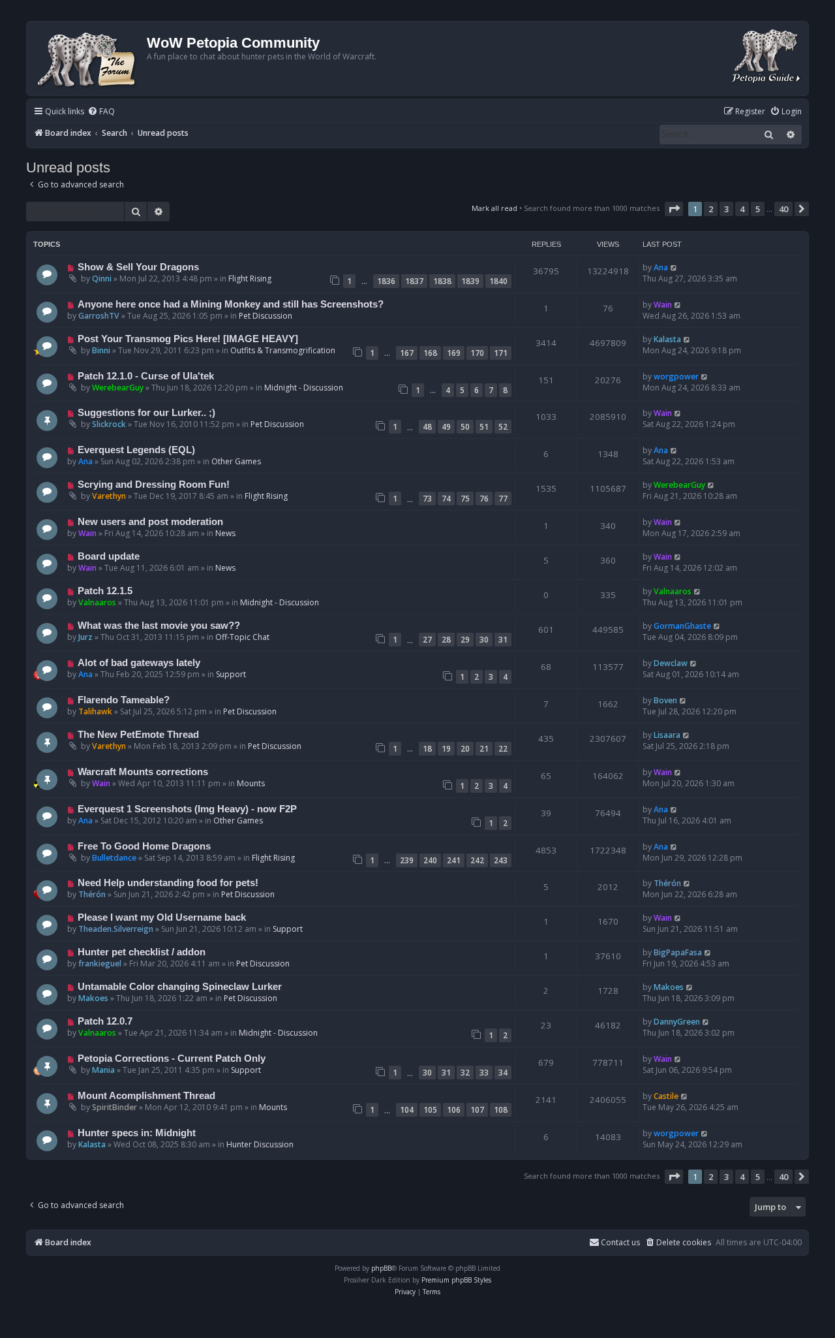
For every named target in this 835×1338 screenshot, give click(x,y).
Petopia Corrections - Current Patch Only (172, 1058)
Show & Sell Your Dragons (138, 267)
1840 (498, 281)
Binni (101, 350)
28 (446, 639)
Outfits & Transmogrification (282, 350)
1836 (386, 281)
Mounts (251, 783)
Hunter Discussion (260, 1144)
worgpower (676, 376)
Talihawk (95, 711)
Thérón (92, 894)
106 (454, 1109)
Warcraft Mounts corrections (143, 772)
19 (446, 748)
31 (503, 639)
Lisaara (667, 735)
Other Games (236, 461)
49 (446, 426)
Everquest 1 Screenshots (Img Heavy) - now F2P (187, 809)
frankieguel (99, 963)
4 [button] (742, 209)
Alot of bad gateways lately (139, 663)
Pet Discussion (265, 315)
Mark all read (494, 208)
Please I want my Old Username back (162, 917)
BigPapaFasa (678, 952)
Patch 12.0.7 (105, 1021)
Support (231, 674)
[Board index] (88, 58)
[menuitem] (101, 112)
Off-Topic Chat (242, 637)
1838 (442, 281)
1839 (470, 281)
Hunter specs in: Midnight (137, 1133)
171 (501, 352)
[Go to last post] (674, 267)
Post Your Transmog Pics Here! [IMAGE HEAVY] (188, 339)
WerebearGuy (118, 387)
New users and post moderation (150, 522)
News (225, 533)
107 (477, 1109)
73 (427, 498)
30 (484, 639)
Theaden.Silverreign (115, 928)
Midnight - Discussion (303, 387)
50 (465, 426)
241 (454, 860)
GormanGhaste (682, 625)
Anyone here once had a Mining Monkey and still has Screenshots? (231, 304)
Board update (109, 556)
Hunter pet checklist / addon (141, 952)
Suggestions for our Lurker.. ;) (146, 412)
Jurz (85, 637)
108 (501, 1109)
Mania (103, 1069)
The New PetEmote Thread (138, 734)
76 (484, 498)
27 (427, 639)
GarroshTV (98, 315)
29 (465, 639)
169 (454, 352)
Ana (661, 267)
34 (503, 1072)
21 (484, 748)
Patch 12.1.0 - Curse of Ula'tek (146, 376)
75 (465, 498)
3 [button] (726, 209)
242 (477, 860)
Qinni (102, 278)
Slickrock (109, 424)
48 (427, 426)
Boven (665, 700)
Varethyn (109, 496)
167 (407, 352)
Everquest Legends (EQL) (136, 450)
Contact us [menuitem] (620, 1242)
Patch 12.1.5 (105, 591)
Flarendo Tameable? (124, 700)
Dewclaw (671, 663)
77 (503, 498)
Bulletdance (114, 857)
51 (484, 426)
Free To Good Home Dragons (144, 846)
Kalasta (667, 339)
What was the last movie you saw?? (159, 625)
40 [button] (783, 209)
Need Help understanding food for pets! (168, 883)
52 (503, 426)
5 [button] (757, 209)
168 (430, 352)
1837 (414, 281)
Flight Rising (249, 278)
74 (446, 498)
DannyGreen (677, 1021)
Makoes (93, 998)
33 (484, 1072)
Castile (666, 1096)
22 (503, 748)
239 (407, 860)
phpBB (381, 1268)
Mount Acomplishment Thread (146, 1096)
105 (430, 1109)
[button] (674, 209)
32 (465, 1072)
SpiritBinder (114, 1107)
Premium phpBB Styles (456, 1279)
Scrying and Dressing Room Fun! (154, 484)
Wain (663, 304)
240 (430, 860)
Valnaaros (97, 602)
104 (407, 1109)
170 (477, 352)
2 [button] (710, 209)
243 (501, 860)
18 (427, 748)
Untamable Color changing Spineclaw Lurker (180, 986)
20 (465, 748)
